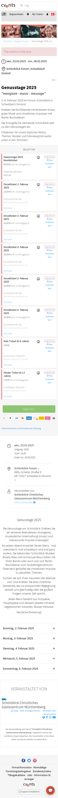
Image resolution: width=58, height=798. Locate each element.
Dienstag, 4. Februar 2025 (18, 648)
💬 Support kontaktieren (29, 792)
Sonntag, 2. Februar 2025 (18, 628)
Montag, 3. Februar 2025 (18, 638)
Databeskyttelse (42, 771)
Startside (7, 41)
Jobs (29, 775)
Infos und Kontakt (23, 502)
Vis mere (8, 207)
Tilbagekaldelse (16, 775)
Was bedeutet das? (50, 163)
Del (55, 80)
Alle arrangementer (30, 710)
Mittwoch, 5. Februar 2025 (19, 658)
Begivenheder (22, 41)
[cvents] (8, 5)
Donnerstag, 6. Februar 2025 (20, 668)
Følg (15, 710)
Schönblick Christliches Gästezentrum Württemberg (23, 704)
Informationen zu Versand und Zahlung (21, 428)
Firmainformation (22, 767)
